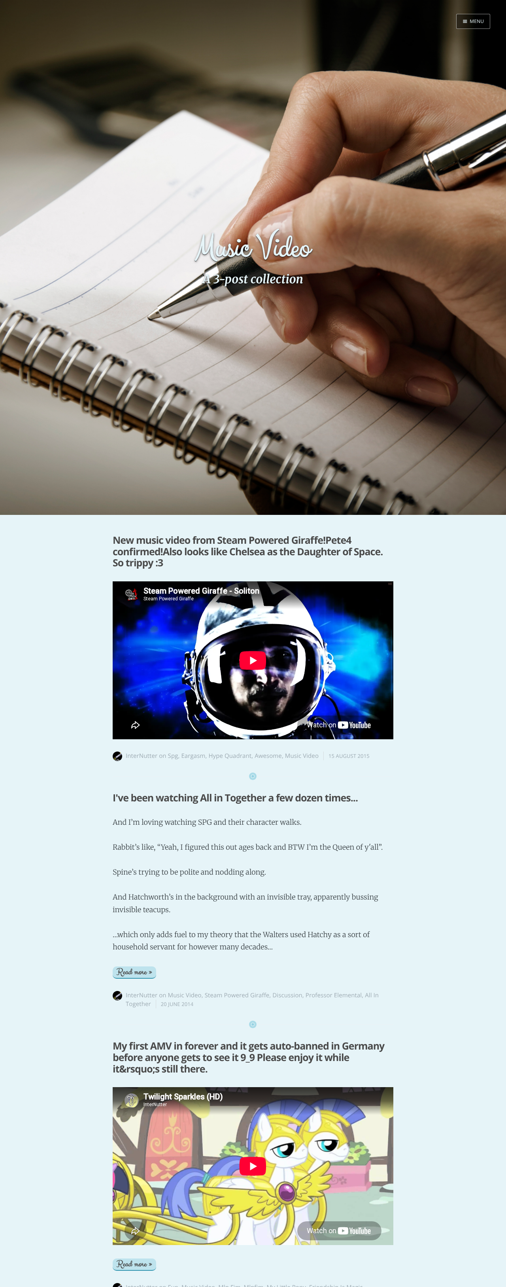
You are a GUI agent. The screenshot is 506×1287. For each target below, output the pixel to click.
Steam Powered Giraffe (237, 995)
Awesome (268, 756)
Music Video (302, 756)
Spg (173, 756)
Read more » (134, 972)
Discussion (287, 995)
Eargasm (193, 756)
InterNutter (141, 756)
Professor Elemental (334, 995)
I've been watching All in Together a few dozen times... (235, 798)
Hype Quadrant (229, 756)
